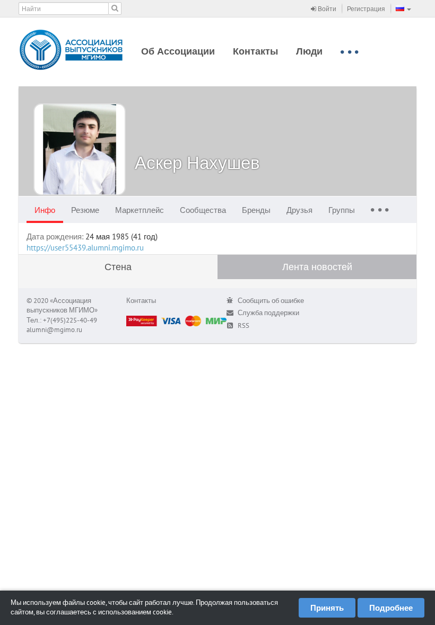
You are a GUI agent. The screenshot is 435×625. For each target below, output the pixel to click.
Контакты (255, 51)
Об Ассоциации (178, 51)
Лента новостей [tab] (317, 267)
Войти (326, 9)
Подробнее (391, 608)
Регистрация (366, 9)
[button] (403, 8)
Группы (341, 210)
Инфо (44, 210)
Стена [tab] (118, 267)
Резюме (85, 210)
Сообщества (203, 210)
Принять (327, 608)
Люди (309, 51)
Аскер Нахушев (197, 162)
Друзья (299, 210)
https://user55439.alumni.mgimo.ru (85, 248)
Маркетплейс (139, 210)
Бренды (256, 210)
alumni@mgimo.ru (54, 329)
